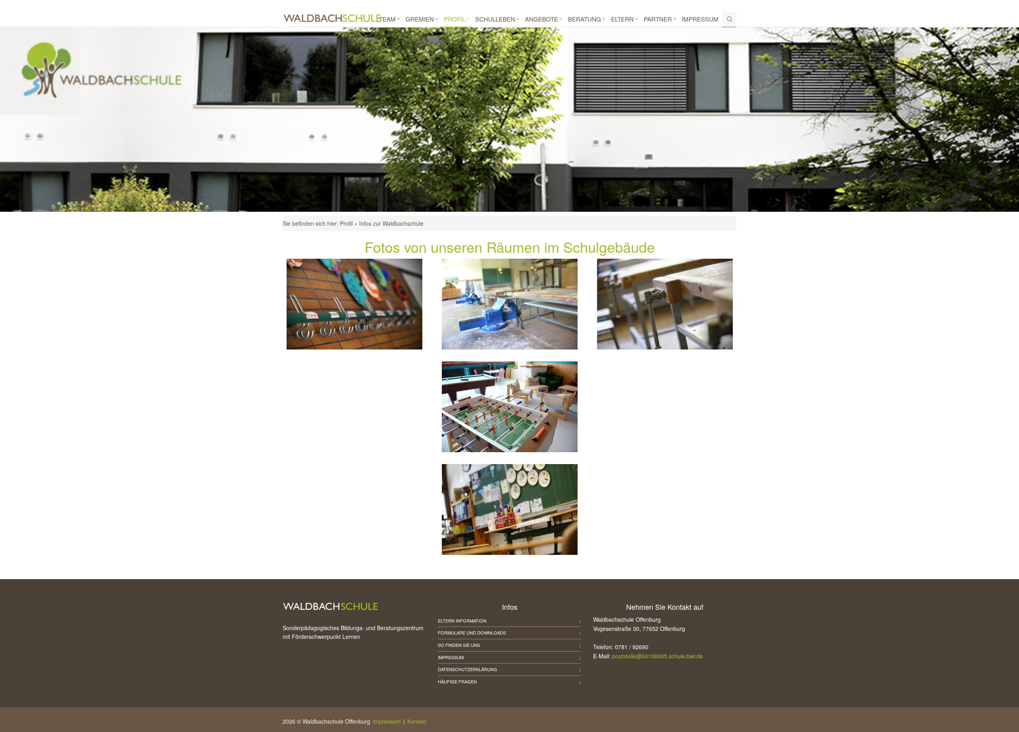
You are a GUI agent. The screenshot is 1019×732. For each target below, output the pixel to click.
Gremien (420, 19)
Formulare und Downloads (472, 632)
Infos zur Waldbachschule (391, 223)
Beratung (584, 19)
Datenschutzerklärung (467, 669)
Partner (658, 19)
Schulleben (495, 19)
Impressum (700, 19)
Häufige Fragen (457, 681)
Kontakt (416, 721)
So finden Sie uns (459, 645)
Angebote (541, 19)
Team (387, 19)
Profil (454, 19)
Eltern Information (462, 620)
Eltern (622, 19)
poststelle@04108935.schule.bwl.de (657, 656)
